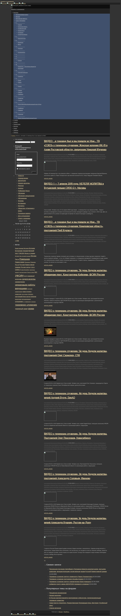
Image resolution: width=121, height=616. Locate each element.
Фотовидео (96, 154)
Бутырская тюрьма (49, 197)
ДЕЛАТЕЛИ (22, 181)
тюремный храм (88, 160)
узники (94, 160)
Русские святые (61, 202)
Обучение (21, 193)
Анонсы (20, 188)
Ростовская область (95, 158)
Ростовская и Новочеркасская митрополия (64, 533)
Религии (81, 154)
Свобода (72, 195)
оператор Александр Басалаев (81, 158)
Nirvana (60, 611)
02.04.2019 (65, 483)
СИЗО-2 (78, 202)
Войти (33, 172)
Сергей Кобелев (70, 202)
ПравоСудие (61, 195)
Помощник (91, 199)
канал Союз (51, 158)
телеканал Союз (66, 160)
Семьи (90, 154)
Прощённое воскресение (58, 593)
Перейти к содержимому (7, 1)
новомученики (48, 199)
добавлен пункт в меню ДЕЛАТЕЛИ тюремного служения (69, 584)
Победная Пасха (24, 191)
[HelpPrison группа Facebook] (10, 3)
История (17, 256)
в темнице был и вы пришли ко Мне (59, 156)
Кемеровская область (81, 237)
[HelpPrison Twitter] (16, 3)
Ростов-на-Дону (48, 533)
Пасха (17, 259)
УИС (35, 272)
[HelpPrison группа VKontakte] (20, 3)
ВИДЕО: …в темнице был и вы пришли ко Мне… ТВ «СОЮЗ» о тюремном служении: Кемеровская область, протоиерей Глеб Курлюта (73, 226)
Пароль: (19, 163)
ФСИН (25, 276)
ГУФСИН (72, 156)
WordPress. (66, 611)
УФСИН (46, 204)
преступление (25, 294)
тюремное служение (77, 160)
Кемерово (77, 235)
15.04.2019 (65, 154)
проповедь (30, 294)
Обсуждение (22, 198)
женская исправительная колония (96, 156)
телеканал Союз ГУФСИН (99, 449)
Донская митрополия (81, 156)
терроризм (33, 301)
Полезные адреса (24, 213)
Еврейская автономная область (66, 404)
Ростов (86, 154)
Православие (56, 200)
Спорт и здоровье (24, 218)
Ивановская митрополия (76, 485)
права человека (27, 291)
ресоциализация (91, 200)
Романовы (33, 262)
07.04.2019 (65, 279)
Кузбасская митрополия (55, 239)
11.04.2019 (65, 235)
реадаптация (82, 200)
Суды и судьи (30, 272)
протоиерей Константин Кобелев (53, 154)
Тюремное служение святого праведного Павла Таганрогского (71, 576)
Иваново (76, 483)
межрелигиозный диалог (69, 239)
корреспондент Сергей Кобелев (63, 158)
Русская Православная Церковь (63, 366)
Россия (52, 366)
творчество (28, 301)
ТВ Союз (59, 160)
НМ (50, 324)
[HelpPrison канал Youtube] (4, 3)
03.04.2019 (65, 443)
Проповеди (27, 262)
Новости (76, 154)
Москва (91, 193)
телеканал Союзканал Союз (99, 368)
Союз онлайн (52, 160)
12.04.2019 (65, 193)
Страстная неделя (23, 272)
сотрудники (19, 301)
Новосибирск (77, 443)
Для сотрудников (78, 193)
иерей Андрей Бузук (80, 404)
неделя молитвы (95, 197)
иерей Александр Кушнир (83, 529)
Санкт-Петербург (93, 360)
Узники (81, 195)
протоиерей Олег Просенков (52, 449)
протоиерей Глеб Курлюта (76, 241)
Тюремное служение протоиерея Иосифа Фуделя (66, 579)
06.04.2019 (65, 320)
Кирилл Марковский (80, 197)
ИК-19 (45, 158)
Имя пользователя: (22, 156)
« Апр (17, 241)
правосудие (18, 294)
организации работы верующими (79, 199)
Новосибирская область (57, 447)
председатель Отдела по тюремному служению (80, 364)
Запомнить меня (24, 169)
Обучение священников (95, 279)
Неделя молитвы (98, 193)
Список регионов (55, 608)
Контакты (21, 206)
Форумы (21, 201)
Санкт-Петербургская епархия (90, 366)
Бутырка (104, 195)
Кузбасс (46, 239)
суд (24, 301)
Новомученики (48, 195)
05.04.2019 (65, 360)
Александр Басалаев (95, 195)
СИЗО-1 (33, 267)
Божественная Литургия (22, 248)
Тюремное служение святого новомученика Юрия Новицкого (70, 581)
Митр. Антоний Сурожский (25, 256)
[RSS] (24, 3)
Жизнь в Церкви (30, 253)
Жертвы (86, 193)
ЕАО (56, 404)
